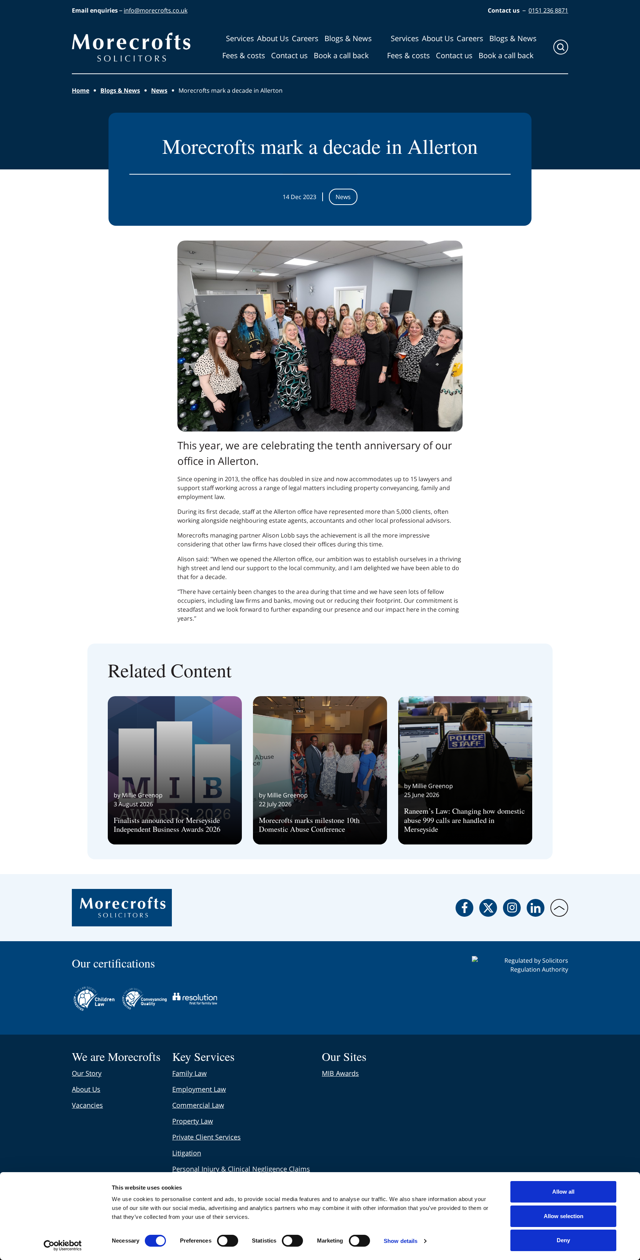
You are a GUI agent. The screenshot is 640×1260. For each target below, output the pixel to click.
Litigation (186, 1152)
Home (80, 90)
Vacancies (87, 1105)
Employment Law (199, 1089)
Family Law (189, 1073)
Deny (563, 1240)
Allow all (563, 1191)
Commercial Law (198, 1105)
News (159, 90)
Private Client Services (206, 1136)
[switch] (227, 1241)
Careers (305, 38)
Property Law (192, 1121)
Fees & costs (243, 55)
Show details (400, 1241)
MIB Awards (340, 1073)
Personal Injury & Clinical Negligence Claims (241, 1168)
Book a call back (341, 55)
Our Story (86, 1073)
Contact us (289, 55)
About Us (273, 38)
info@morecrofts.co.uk (155, 10)
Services (240, 38)
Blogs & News (348, 38)
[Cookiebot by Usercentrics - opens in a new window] (62, 1245)
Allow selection (563, 1216)
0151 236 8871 (548, 10)
